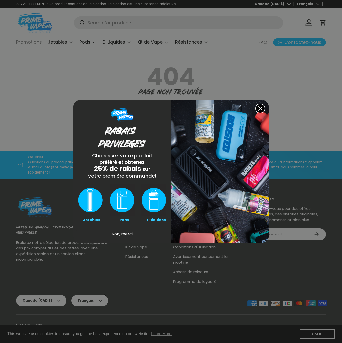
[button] (90, 200)
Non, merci (122, 234)
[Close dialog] (260, 108)
